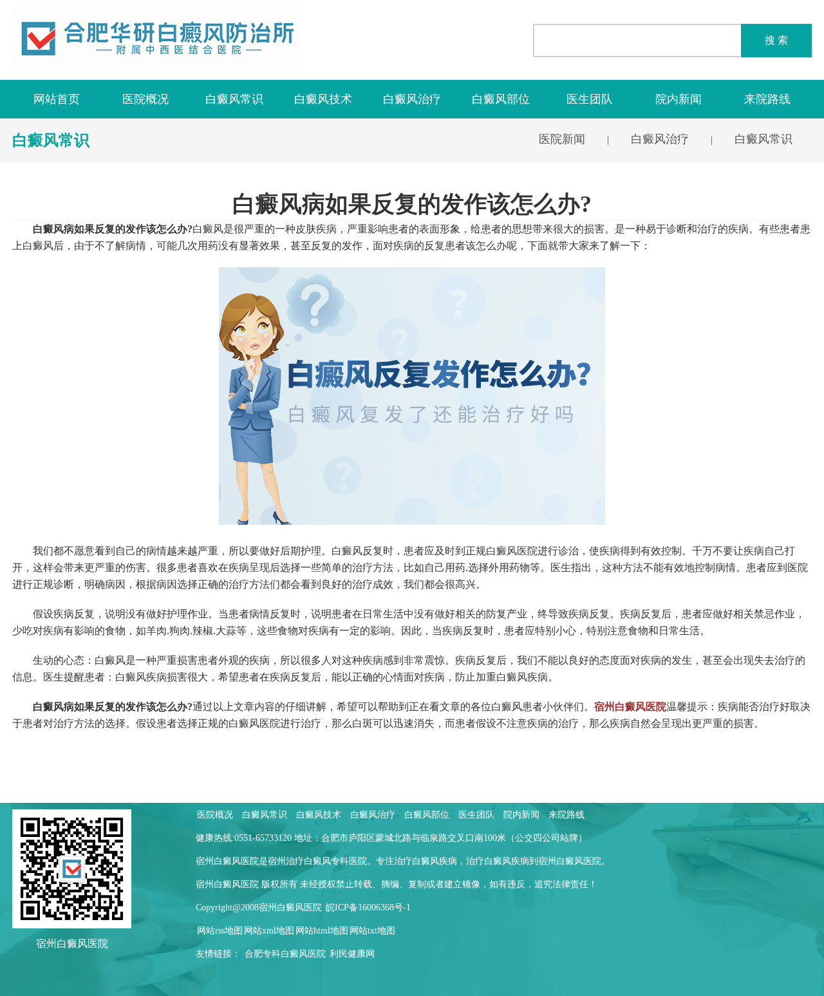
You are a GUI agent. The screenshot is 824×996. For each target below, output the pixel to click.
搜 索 (776, 40)
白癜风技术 (323, 99)
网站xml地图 (269, 930)
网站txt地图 (372, 930)
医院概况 (145, 99)
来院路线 (767, 99)
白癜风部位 (501, 99)
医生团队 (589, 99)
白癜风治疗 (412, 99)
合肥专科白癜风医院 (285, 954)
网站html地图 (321, 930)
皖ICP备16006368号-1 (368, 907)
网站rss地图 (220, 930)
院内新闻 (678, 99)
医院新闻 (562, 139)
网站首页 (56, 99)
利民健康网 (352, 954)
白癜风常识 (234, 99)
